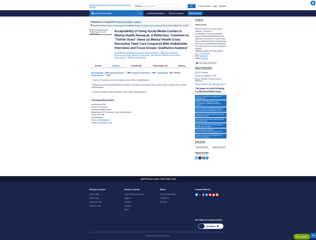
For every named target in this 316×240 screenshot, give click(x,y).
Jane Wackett (156, 55)
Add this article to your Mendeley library (210, 84)
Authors (128, 198)
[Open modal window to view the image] (100, 34)
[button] (313, 3)
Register (223, 6)
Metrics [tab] (182, 66)
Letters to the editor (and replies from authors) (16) (209, 97)
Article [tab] (98, 66)
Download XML (220, 147)
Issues (128, 206)
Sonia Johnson (121, 57)
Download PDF (203, 147)
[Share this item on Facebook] (203, 157)
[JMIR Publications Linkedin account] (206, 194)
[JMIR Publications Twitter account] (200, 194)
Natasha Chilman (152, 53)
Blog (127, 209)
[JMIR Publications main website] (110, 6)
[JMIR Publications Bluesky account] (196, 194)
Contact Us (164, 198)
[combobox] (166, 6)
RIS (196, 79)
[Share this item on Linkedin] (206, 157)
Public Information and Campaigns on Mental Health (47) (209, 136)
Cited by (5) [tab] (136, 66)
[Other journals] (140, 13)
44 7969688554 (103, 120)
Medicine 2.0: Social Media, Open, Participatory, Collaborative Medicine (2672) (208, 103)
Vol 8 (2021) (129, 22)
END (197, 73)
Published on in (116, 22)
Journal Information (155, 13)
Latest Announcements (135, 194)
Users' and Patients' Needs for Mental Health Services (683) (209, 125)
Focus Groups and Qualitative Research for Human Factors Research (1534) (209, 109)
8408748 (204, 58)
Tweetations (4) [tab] (160, 66)
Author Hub (94, 194)
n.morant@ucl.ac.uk (104, 123)
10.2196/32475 (204, 54)
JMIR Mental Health (102, 13)
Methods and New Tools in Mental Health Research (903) (210, 120)
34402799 (204, 56)
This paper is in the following (209, 90)
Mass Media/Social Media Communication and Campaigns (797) (209, 131)
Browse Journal (175, 13)
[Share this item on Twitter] (200, 157)
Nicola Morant (120, 53)
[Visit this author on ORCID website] (135, 53)
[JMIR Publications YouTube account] (210, 194)
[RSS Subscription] (217, 194)
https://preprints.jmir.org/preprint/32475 (152, 26)
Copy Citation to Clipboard (207, 63)
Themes (128, 202)
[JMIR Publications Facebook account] (203, 194)
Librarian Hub (95, 206)
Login (214, 6)
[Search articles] (192, 6)
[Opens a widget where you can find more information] (301, 237)
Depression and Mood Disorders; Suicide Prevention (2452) (210, 115)
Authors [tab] (116, 66)
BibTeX (198, 76)
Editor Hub (94, 198)
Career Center (205, 6)
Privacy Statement (168, 194)
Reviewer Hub (95, 202)
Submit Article (195, 13)
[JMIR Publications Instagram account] (213, 194)
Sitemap (163, 202)
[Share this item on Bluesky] (196, 157)
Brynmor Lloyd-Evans (123, 55)
